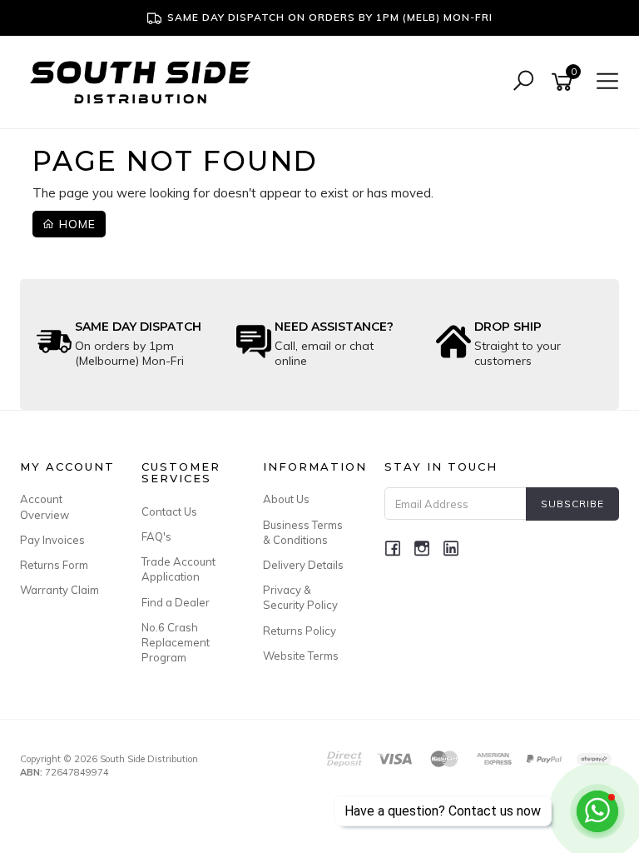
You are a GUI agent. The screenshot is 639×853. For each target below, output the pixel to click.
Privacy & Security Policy (300, 597)
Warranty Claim (59, 589)
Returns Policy (299, 630)
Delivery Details (303, 564)
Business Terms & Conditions (303, 532)
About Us (286, 499)
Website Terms (301, 655)
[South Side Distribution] (144, 80)
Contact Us (169, 511)
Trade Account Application (178, 569)
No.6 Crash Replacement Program (175, 642)
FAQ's (156, 536)
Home (75, 224)
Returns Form (54, 564)
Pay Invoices (52, 539)
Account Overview (44, 506)
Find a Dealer (175, 602)
